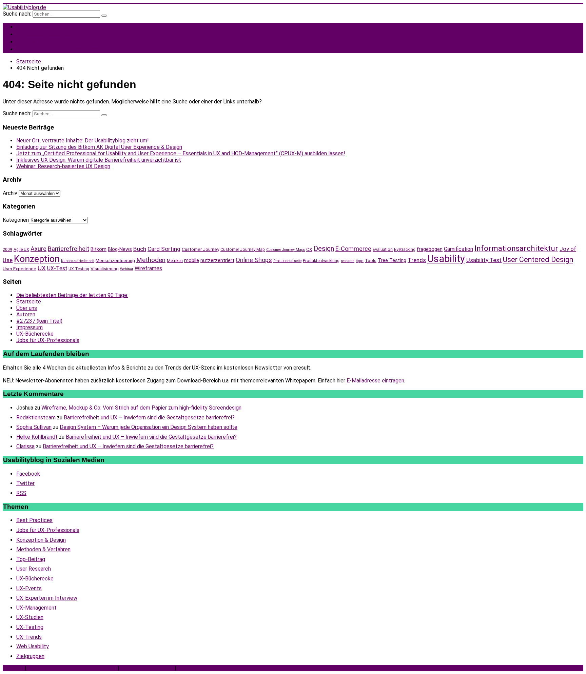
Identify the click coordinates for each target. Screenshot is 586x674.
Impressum (29, 327)
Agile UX (21, 249)
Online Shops (254, 259)
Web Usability (32, 646)
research (347, 261)
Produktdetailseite (287, 261)
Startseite (28, 301)
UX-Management (36, 607)
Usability (446, 258)
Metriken (175, 260)
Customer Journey (200, 249)
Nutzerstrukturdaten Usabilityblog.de (72, 668)
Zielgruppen (30, 656)
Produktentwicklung (321, 260)
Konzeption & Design (41, 540)
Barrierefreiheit (68, 248)
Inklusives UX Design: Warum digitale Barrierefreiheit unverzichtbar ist (98, 160)
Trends (417, 260)
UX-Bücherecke (35, 334)
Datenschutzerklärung (147, 668)
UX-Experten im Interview (46, 598)
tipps (360, 261)
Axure (38, 248)
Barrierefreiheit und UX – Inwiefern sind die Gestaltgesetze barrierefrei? (149, 417)
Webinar (126, 269)
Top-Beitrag (30, 559)
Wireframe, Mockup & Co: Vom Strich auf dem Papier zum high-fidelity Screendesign (141, 407)
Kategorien (16, 220)
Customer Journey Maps (285, 249)
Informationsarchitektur (516, 248)
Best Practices (34, 520)
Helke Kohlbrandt (37, 437)
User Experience (19, 268)
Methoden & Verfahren (43, 549)
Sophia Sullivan (34, 427)
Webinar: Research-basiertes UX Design (63, 166)
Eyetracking (404, 249)
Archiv (10, 193)
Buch (139, 248)
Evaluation (383, 249)
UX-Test (57, 268)
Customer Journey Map (242, 249)
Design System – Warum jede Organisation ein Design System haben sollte (148, 427)
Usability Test (484, 260)
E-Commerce (353, 248)
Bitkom (98, 249)
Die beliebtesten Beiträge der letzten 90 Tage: (72, 295)
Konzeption (37, 259)
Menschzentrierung (115, 260)
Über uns (26, 308)
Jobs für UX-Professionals (65, 49)
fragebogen (430, 249)
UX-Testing (79, 268)
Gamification (458, 249)
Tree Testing (392, 260)
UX (42, 268)
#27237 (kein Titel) (39, 321)
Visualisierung (105, 268)
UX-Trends (29, 637)
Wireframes (148, 268)
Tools (370, 260)
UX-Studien (29, 617)
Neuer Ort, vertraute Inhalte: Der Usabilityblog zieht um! (82, 140)
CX (309, 249)
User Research (33, 569)
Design (324, 248)
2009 (7, 249)
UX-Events (29, 588)
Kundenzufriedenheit (77, 261)
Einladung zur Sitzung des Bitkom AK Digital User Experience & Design (99, 147)
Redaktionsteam (36, 417)
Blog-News (120, 249)
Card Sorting (164, 248)
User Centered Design (538, 259)
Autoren (25, 314)
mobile (191, 260)
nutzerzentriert (217, 260)
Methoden (150, 260)
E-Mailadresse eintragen (375, 380)
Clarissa (25, 446)
